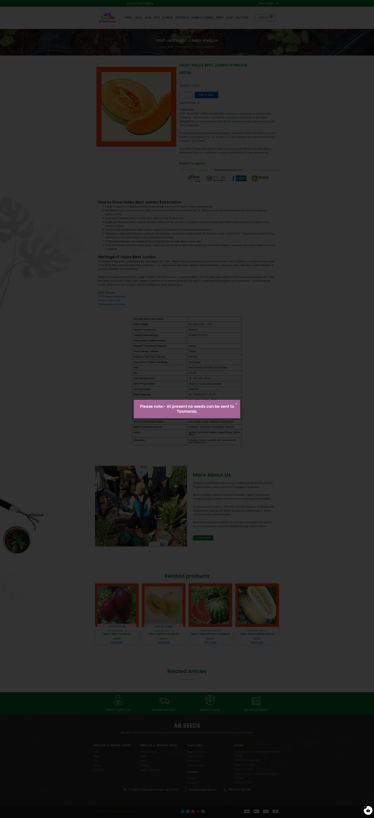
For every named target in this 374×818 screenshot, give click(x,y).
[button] (236, 404)
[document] (187, 409)
